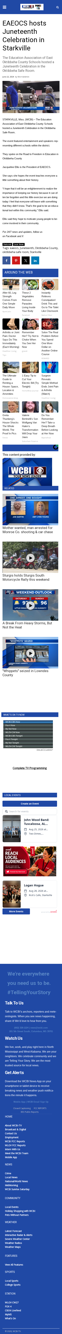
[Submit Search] (57, 7)
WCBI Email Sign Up (37, 1102)
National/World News (16, 1181)
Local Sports (11, 1280)
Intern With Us (12, 1149)
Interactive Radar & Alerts (18, 1235)
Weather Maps (13, 1246)
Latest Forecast (13, 1231)
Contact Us (11, 1133)
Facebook (11, 236)
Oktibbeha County (46, 248)
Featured (7, 244)
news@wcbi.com (39, 1027)
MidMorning (11, 1185)
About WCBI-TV (13, 1125)
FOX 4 (8, 1306)
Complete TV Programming (30, 768)
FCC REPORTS (40, 1108)
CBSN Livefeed (13, 1310)
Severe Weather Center (17, 1239)
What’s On (10, 1318)
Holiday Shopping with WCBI (20, 1210)
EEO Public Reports (30, 1112)
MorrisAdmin (23, 76)
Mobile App (19, 1102)
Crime (8, 1173)
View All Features (14, 1264)
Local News (19, 244)
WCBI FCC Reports (15, 1141)
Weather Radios (13, 1242)
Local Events (12, 1207)
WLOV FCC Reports (15, 1145)
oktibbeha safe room (15, 252)
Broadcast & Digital (15, 1129)
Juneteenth (27, 248)
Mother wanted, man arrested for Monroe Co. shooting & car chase (27, 530)
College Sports (13, 1284)
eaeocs (14, 248)
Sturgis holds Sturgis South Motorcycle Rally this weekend (25, 577)
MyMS (8, 1314)
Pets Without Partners (17, 1214)
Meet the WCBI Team (16, 1153)
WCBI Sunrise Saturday (17, 1189)
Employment (12, 1137)
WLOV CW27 (12, 1302)
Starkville (35, 252)
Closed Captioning (22, 1108)
